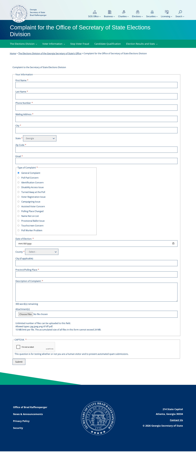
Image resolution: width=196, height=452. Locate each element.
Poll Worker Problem (31, 230)
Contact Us (176, 420)
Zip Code (19, 145)
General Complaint (30, 172)
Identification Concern (32, 182)
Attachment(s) (22, 309)
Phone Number (23, 102)
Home (13, 53)
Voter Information (52, 43)
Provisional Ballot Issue (33, 220)
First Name (20, 80)
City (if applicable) (24, 258)
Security (18, 428)
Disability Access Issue (32, 187)
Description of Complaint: (28, 281)
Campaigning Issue (30, 201)
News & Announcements (28, 414)
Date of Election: (23, 238)
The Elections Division (22, 43)
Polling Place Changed (32, 211)
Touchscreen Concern (32, 225)
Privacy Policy (21, 421)
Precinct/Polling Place (26, 269)
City (17, 125)
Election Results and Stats (140, 43)
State (18, 138)
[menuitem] (95, 13)
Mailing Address (23, 114)
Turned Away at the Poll (33, 192)
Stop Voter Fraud (79, 43)
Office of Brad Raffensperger (30, 407)
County (19, 251)
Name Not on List (30, 216)
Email (18, 156)
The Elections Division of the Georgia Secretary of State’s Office (49, 53)
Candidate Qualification (107, 43)
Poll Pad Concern (30, 177)
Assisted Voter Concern (33, 206)
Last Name (20, 91)
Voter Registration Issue (33, 196)
